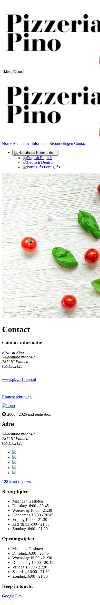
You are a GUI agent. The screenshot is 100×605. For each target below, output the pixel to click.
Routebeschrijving (17, 397)
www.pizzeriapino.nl (19, 379)
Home (7, 143)
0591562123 (12, 366)
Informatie (40, 143)
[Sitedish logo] (8, 405)
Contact (80, 143)
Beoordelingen (61, 143)
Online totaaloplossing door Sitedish (31, 600)
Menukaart (22, 143)
